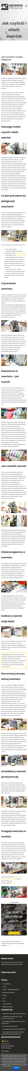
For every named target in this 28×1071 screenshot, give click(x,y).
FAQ (4, 998)
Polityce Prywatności (17, 1066)
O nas (4, 1001)
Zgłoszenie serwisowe (8, 992)
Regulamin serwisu (8, 1006)
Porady (5, 995)
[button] (3, 919)
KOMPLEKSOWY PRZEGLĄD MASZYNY (14, 915)
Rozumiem (16, 1067)
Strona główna (7, 983)
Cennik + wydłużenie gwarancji (11, 989)
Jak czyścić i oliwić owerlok (10, 1026)
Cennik (4, 986)
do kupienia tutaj (20, 253)
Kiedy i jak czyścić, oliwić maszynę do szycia (14, 1013)
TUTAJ (13, 883)
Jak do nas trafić (7, 1004)
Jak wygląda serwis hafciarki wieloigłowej (14, 1029)
